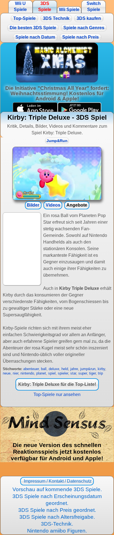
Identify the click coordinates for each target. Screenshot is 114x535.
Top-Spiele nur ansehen (57, 394)
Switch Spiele (94, 6)
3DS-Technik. (57, 524)
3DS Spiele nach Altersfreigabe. (57, 517)
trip (100, 373)
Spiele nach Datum (35, 37)
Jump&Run (57, 141)
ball (43, 369)
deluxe (54, 369)
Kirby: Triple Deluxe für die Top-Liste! (57, 384)
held (64, 369)
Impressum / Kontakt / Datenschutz (57, 481)
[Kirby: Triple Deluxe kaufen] (57, 173)
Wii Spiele (69, 9)
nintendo (27, 373)
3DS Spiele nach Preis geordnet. (57, 510)
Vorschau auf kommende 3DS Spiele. (57, 489)
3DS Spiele (44, 6)
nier (15, 373)
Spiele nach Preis (80, 37)
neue (7, 373)
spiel (52, 373)
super (82, 373)
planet (41, 373)
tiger (92, 373)
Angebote (76, 205)
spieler (63, 373)
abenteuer (31, 369)
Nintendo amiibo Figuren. (57, 531)
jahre (74, 369)
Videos (53, 205)
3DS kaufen (89, 18)
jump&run (87, 369)
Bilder (33, 205)
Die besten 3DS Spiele (33, 27)
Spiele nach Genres (83, 27)
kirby (101, 369)
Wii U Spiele (20, 6)
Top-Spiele (24, 18)
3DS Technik (56, 18)
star (73, 373)
